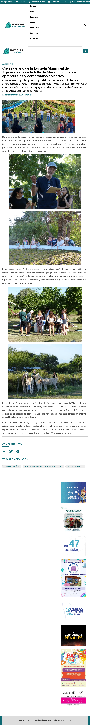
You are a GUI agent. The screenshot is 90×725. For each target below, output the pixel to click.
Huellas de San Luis (58, 2)
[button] (85, 25)
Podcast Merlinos (38, 2)
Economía (34, 28)
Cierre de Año (12, 466)
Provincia (34, 17)
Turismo (33, 44)
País (32, 11)
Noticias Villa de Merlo (81, 2)
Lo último (34, 6)
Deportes (34, 38)
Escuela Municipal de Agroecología (43, 466)
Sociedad (34, 33)
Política (33, 22)
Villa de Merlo (75, 466)
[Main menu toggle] (85, 51)
